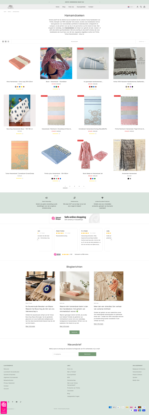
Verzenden (70, 390)
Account (6, 388)
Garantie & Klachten (9, 374)
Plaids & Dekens (137, 374)
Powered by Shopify (65, 408)
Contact (90, 7)
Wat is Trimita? (71, 372)
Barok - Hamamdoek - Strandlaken (56, 81)
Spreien (135, 377)
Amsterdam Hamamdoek (129, 173)
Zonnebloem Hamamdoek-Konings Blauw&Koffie (93, 129)
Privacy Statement (9, 383)
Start (5, 11)
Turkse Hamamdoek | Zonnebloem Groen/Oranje (20, 173)
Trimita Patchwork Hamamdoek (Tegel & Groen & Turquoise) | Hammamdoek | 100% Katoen (129, 129)
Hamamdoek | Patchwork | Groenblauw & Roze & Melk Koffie (56, 129)
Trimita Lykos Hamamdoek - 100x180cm (56, 173)
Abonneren (87, 354)
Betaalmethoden (8, 380)
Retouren (6, 369)
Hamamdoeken (16, 11)
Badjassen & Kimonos (139, 369)
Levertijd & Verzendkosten (11, 372)
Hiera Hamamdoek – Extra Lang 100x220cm (20, 81)
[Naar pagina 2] (83, 186)
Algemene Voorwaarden (11, 377)
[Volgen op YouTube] (16, 402)
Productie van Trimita (73, 388)
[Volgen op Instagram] (8, 402)
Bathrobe (62, 303)
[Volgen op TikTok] (20, 402)
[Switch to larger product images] (3, 41)
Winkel (9, 11)
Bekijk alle (74, 332)
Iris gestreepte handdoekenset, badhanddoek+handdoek (93, 82)
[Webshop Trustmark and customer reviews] (74, 218)
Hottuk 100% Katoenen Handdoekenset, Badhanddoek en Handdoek (129, 82)
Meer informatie (30, 326)
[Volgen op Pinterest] (12, 402)
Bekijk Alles (136, 380)
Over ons (71, 7)
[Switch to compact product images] (8, 41)
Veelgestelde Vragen (73, 396)
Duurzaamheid (81, 7)
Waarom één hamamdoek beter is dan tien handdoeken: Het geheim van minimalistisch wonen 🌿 (74, 309)
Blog (68, 393)
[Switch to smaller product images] (5, 41)
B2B (68, 377)
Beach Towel (29, 303)
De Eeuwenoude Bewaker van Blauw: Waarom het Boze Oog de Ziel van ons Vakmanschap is (40, 309)
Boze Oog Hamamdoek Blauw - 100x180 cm (20, 129)
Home (57, 7)
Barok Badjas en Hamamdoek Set (93, 173)
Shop (63, 7)
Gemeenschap (71, 380)
